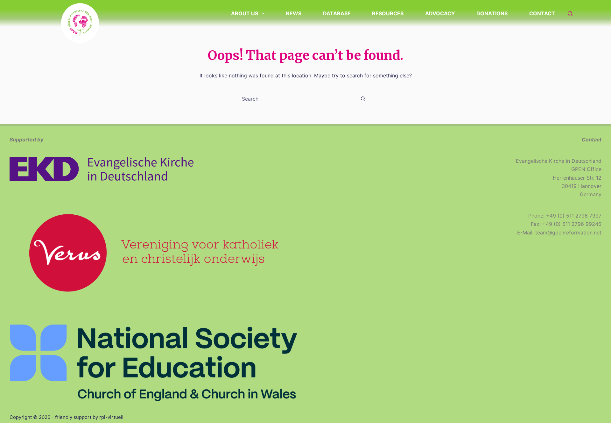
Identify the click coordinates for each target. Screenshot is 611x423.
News (293, 13)
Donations (492, 13)
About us (244, 13)
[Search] (570, 13)
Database (337, 13)
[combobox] (299, 98)
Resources (388, 13)
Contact (542, 13)
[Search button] (363, 98)
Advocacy (440, 13)
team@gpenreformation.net (568, 232)
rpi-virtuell (111, 417)
